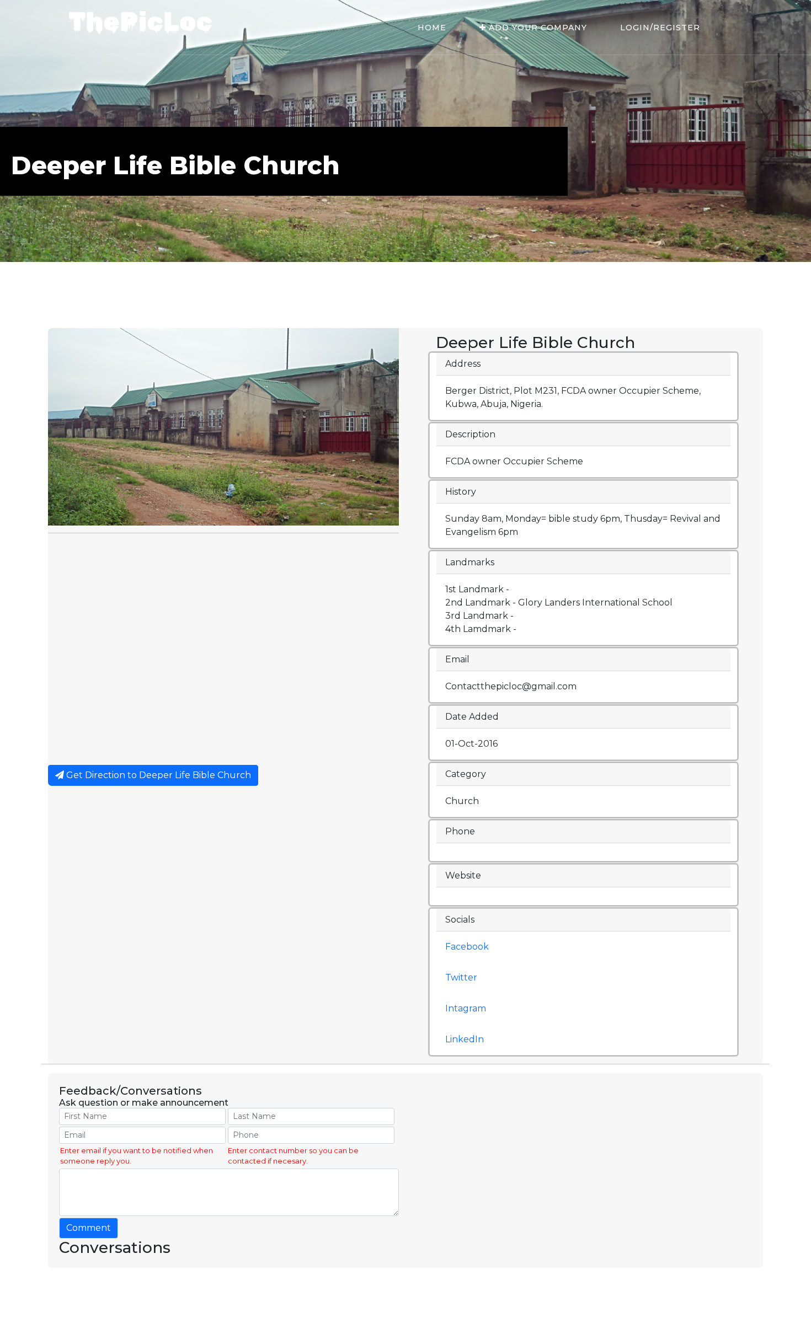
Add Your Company (536, 28)
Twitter (461, 977)
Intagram (465, 1008)
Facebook (467, 946)
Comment (88, 1228)
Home (432, 28)
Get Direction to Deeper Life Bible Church (157, 775)
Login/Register (660, 28)
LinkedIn (464, 1039)
